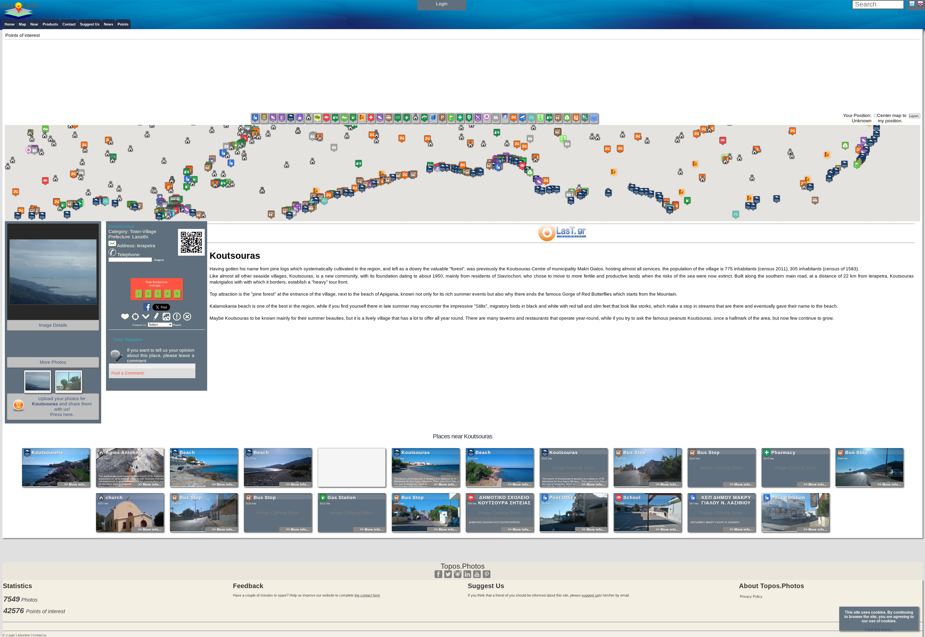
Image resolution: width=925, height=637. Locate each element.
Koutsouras (416, 452)
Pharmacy (783, 452)
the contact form (367, 595)
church (114, 497)
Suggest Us (89, 24)
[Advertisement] (462, 74)
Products (50, 24)
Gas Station (342, 497)
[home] (19, 17)
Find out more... (879, 630)
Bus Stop (634, 452)
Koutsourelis (47, 452)
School (632, 497)
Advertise (24, 635)
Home (9, 24)
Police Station (788, 497)
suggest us (590, 595)
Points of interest (45, 611)
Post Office (562, 497)
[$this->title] (562, 239)
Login (11, 635)
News (108, 24)
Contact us (39, 635)
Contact (69, 24)
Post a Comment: (128, 373)
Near (34, 24)
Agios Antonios (124, 452)
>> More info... (75, 484)
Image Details (53, 325)
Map (22, 24)
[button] (462, 168)
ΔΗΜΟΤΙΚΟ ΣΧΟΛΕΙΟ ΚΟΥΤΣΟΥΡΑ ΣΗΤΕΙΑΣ (504, 500)
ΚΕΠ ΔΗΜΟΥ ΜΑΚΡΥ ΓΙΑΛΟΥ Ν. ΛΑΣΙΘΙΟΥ (726, 500)
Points (123, 24)
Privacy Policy (751, 596)
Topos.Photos (463, 566)
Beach (187, 452)
